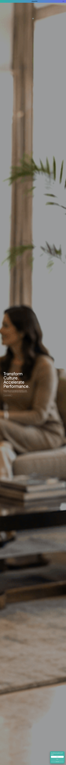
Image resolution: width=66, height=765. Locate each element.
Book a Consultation (7, 395)
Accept (57, 756)
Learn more (57, 761)
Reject (57, 759)
